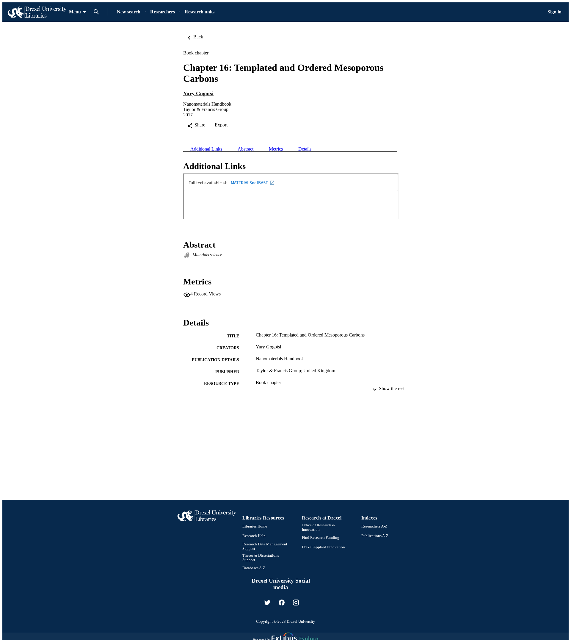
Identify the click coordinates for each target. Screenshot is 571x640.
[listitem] (267, 602)
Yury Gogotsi (198, 93)
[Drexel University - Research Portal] (37, 12)
